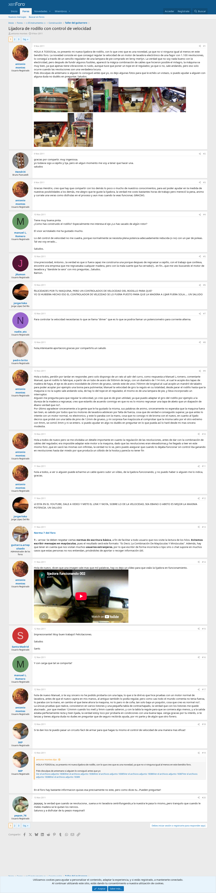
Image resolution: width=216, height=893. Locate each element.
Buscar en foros (36, 16)
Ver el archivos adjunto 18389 (65, 776)
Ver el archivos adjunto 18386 (139, 773)
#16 (204, 657)
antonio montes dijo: (46, 759)
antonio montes (19, 33)
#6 (204, 285)
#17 (204, 689)
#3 (204, 182)
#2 (204, 153)
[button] (50, 11)
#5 (204, 256)
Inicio (14, 11)
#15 (204, 628)
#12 (204, 498)
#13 (204, 527)
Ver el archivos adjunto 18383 (50, 773)
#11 (204, 466)
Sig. (24, 39)
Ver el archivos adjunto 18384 (80, 773)
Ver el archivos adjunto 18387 (168, 773)
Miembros (61, 11)
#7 (204, 313)
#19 (204, 752)
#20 (204, 797)
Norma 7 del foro (45, 532)
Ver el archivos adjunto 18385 (109, 773)
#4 (204, 214)
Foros (25, 11)
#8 (204, 342)
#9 (204, 370)
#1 (204, 46)
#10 (204, 434)
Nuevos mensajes (17, 16)
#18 (204, 724)
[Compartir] (200, 46)
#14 (204, 562)
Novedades (40, 11)
